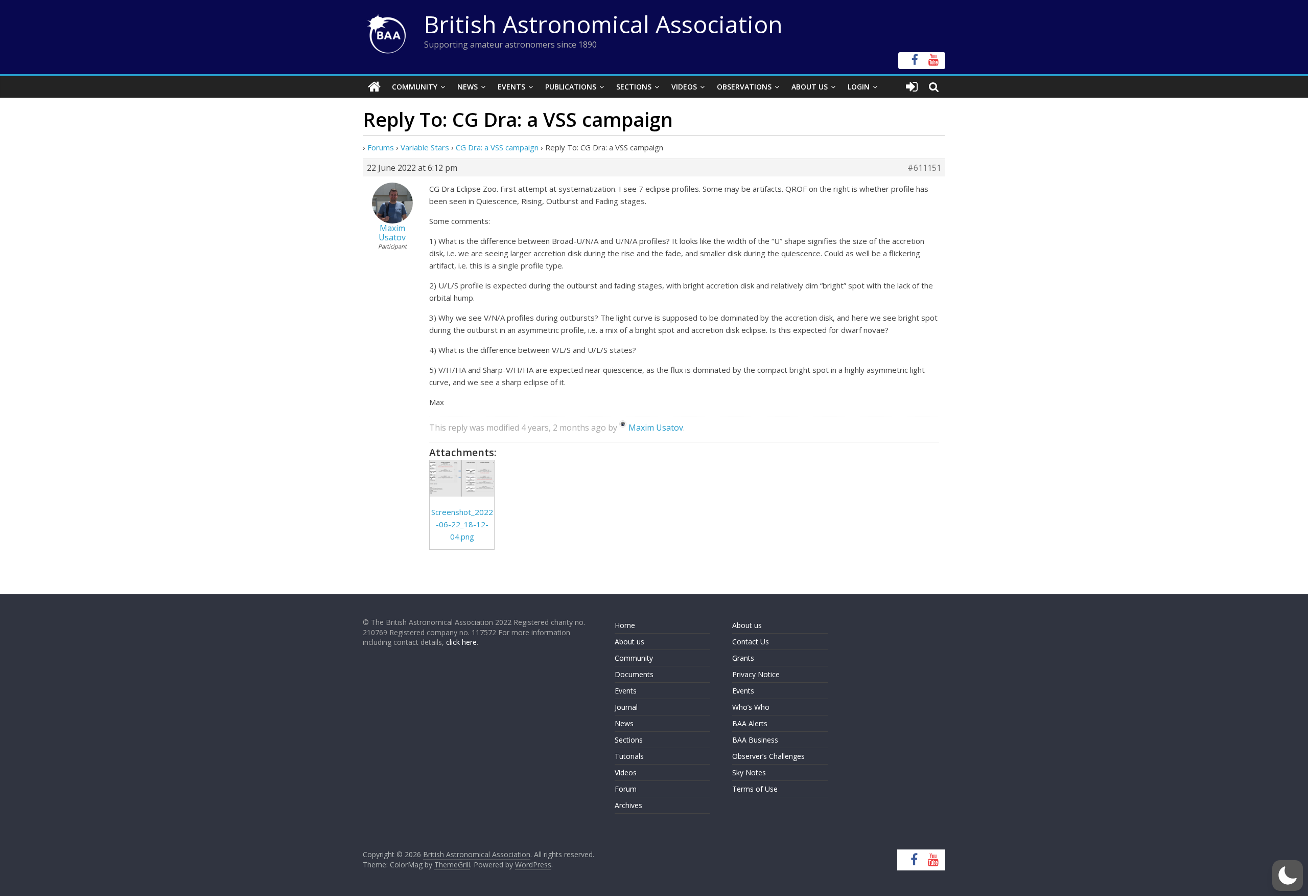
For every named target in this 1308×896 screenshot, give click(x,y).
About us (629, 641)
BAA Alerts (749, 723)
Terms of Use (755, 789)
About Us (809, 87)
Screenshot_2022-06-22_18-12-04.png (462, 524)
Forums (380, 147)
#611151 (924, 167)
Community (414, 87)
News (467, 87)
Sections (633, 87)
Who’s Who (750, 707)
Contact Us (750, 641)
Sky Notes (749, 772)
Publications (570, 87)
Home (625, 625)
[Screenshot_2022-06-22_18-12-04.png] (462, 478)
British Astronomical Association (603, 24)
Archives (628, 805)
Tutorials (629, 756)
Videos (684, 87)
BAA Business (755, 740)
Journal (626, 707)
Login (859, 87)
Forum (626, 789)
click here (461, 642)
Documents (634, 674)
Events (511, 87)
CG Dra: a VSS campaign (497, 147)
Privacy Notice (756, 674)
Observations (744, 87)
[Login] (912, 87)
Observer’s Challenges (768, 756)
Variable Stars (425, 147)
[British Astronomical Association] (374, 87)
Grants (743, 658)
